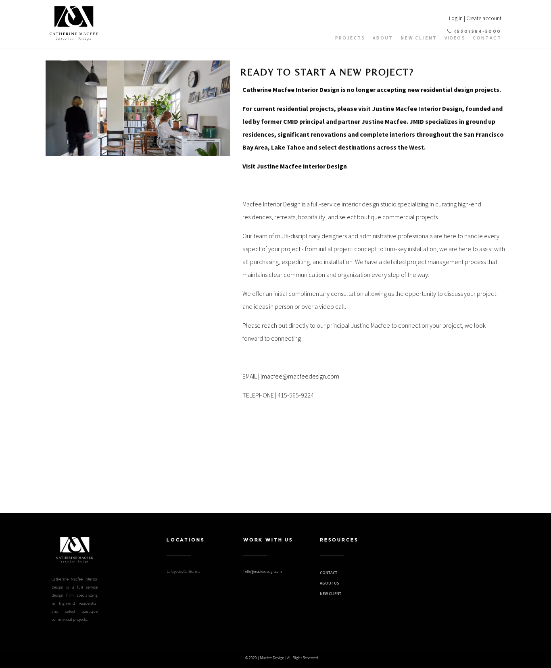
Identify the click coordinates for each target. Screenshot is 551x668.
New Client (419, 38)
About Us (329, 583)
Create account (483, 18)
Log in (456, 18)
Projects (350, 38)
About (383, 38)
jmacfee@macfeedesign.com (300, 376)
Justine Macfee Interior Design (302, 166)
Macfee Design (272, 657)
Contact (487, 38)
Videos (455, 38)
